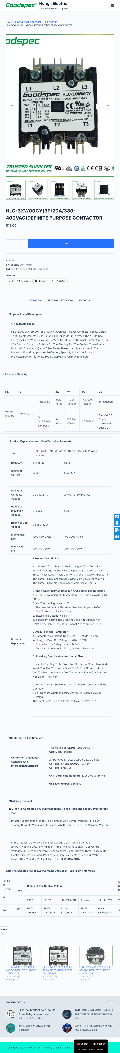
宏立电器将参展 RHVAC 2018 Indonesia (34, 1027)
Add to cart (71, 243)
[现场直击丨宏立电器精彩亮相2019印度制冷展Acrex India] (67, 1028)
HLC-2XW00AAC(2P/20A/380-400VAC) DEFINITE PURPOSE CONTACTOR (95, 970)
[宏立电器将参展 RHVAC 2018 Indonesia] (10, 1028)
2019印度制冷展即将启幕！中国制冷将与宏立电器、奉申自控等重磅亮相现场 (94, 1014)
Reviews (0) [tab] (84, 300)
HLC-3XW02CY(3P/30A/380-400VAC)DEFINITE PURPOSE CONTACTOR (58, 970)
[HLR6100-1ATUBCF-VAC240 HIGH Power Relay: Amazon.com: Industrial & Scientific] (10, 1014)
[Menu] (112, 5)
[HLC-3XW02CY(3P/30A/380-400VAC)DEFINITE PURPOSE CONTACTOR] (59, 955)
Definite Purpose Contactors (30, 269)
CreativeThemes (62, 1047)
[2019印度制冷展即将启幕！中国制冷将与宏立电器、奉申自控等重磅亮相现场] (67, 1014)
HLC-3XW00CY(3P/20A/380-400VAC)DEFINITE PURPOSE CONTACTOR (21, 970)
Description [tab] (36, 300)
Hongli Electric (53, 3)
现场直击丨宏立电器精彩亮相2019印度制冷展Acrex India (94, 1027)
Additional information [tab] (60, 300)
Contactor (26, 265)
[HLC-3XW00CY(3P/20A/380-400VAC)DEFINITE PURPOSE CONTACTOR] (23, 955)
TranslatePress (96, 1049)
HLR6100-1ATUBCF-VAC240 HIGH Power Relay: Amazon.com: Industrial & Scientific (37, 1014)
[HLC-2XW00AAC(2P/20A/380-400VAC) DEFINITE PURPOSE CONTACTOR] (96, 955)
